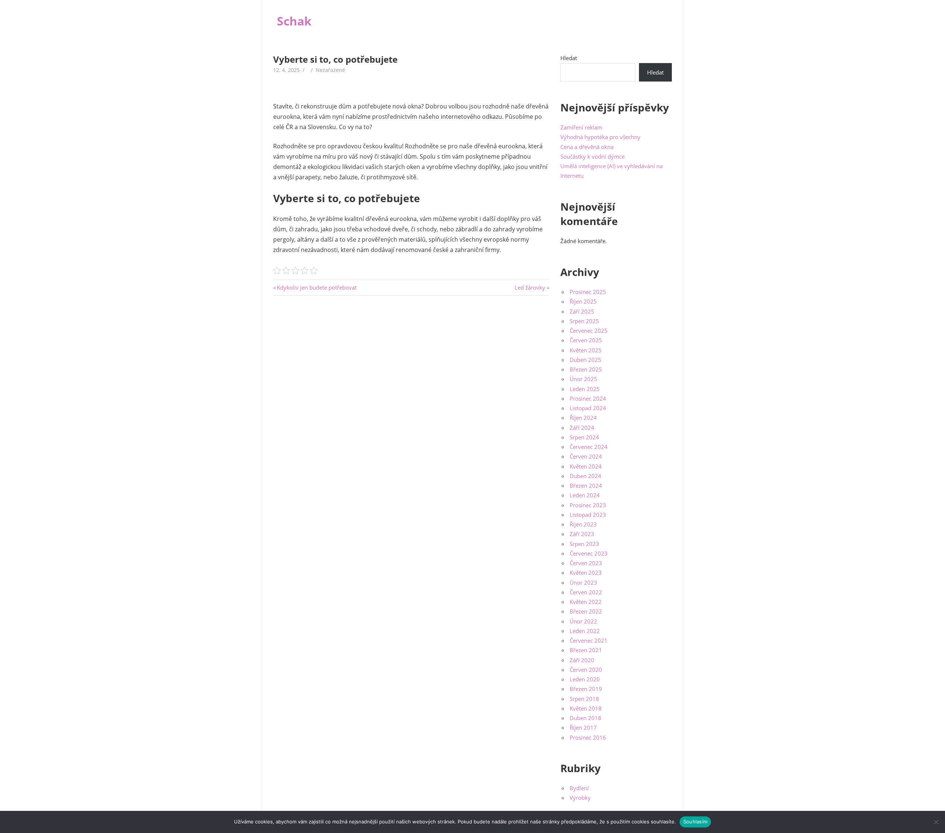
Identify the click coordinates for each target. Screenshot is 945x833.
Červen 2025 (586, 340)
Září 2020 (582, 660)
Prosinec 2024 (588, 398)
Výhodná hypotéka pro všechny (600, 137)
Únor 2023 (583, 582)
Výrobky (580, 797)
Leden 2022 (585, 631)
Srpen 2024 (584, 437)
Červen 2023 (586, 563)
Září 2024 (582, 427)
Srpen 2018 (584, 698)
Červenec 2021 (589, 640)
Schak (294, 21)
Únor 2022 (583, 621)
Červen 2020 (586, 669)
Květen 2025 (586, 350)
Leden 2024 (585, 495)
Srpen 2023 (584, 543)
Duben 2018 (585, 718)
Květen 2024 (586, 466)
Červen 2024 (586, 456)
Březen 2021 (586, 650)
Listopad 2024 (588, 408)
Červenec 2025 (589, 330)
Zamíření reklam (581, 127)
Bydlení (579, 788)
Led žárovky (530, 287)
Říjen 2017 (583, 727)
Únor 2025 (583, 379)
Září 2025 (582, 311)
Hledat (568, 58)
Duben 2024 (585, 476)
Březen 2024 (586, 485)
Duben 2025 (585, 359)
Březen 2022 (586, 611)
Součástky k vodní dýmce (592, 156)
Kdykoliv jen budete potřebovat (316, 287)
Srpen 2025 (584, 321)
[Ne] (935, 822)
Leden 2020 (585, 679)
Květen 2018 (586, 708)
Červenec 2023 (589, 553)
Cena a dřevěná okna (587, 147)
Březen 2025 (586, 369)
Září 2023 (582, 534)
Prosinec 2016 (588, 737)
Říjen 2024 (583, 417)
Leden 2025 (585, 389)
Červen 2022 (586, 592)
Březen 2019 (586, 688)
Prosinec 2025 (588, 291)
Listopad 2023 (588, 514)
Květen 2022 (586, 601)
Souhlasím (695, 822)
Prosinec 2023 (588, 505)
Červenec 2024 (589, 446)
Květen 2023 (586, 572)
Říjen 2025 (583, 301)
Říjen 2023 (583, 524)
